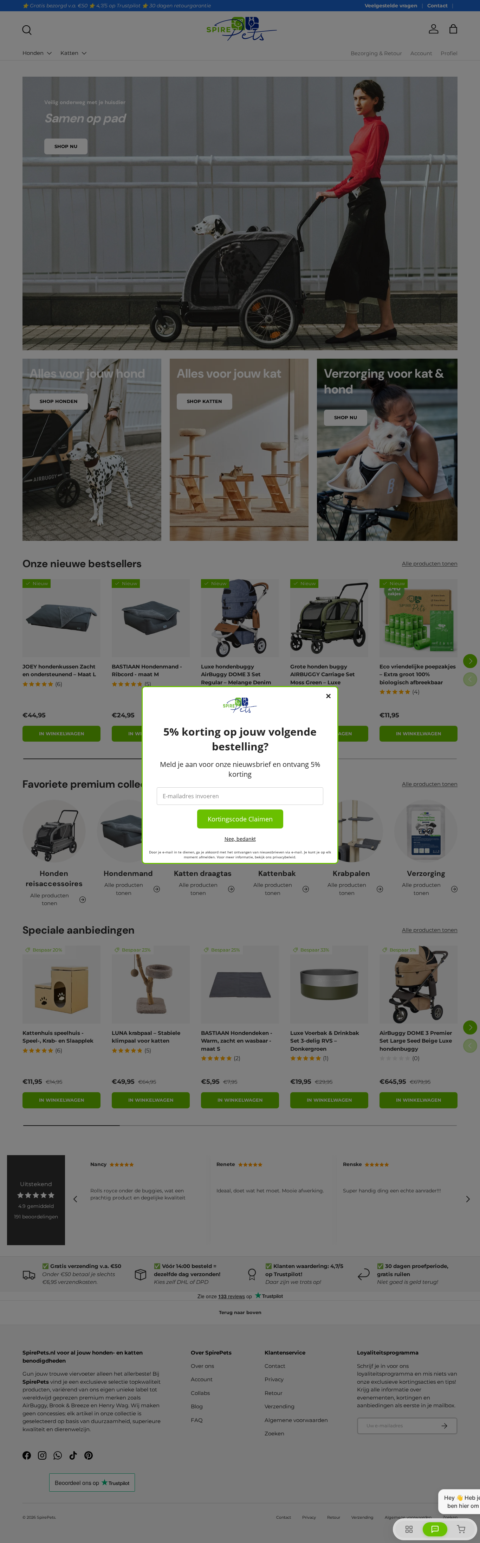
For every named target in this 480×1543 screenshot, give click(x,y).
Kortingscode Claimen (240, 819)
